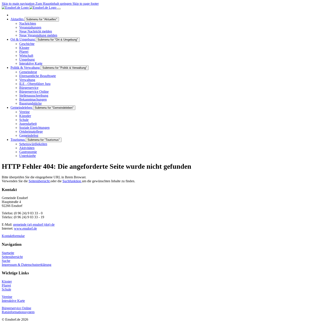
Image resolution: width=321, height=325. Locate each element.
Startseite (8, 253)
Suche (6, 261)
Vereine (7, 297)
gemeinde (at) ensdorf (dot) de (34, 224)
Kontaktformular (13, 236)
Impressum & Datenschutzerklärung (26, 265)
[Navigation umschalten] (59, 8)
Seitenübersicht (39, 181)
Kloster (7, 281)
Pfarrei (6, 285)
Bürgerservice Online (16, 308)
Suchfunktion (72, 181)
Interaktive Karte (13, 301)
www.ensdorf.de (25, 228)
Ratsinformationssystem (18, 312)
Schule (6, 289)
